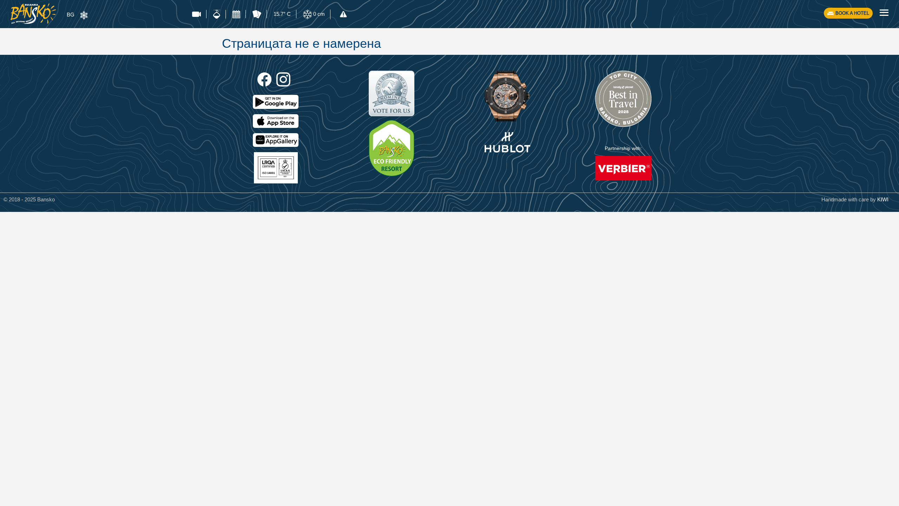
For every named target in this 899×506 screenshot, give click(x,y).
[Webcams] (196, 14)
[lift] (216, 14)
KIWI (882, 199)
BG (70, 15)
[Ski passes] (256, 14)
